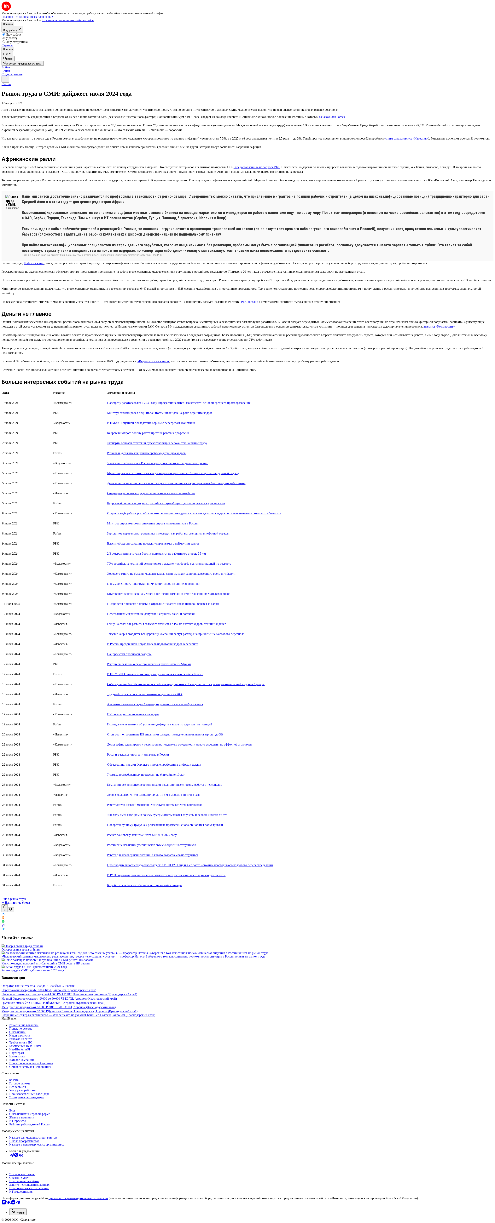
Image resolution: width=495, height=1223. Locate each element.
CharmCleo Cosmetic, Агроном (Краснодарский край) (120, 1015)
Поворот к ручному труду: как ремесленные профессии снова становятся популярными (165, 824)
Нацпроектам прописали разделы (129, 654)
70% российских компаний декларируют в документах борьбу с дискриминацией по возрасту (169, 563)
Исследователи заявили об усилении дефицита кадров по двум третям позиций (159, 724)
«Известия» (420, 138)
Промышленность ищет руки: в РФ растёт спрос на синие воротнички (153, 583)
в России (197, 674)
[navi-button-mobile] (5, 79)
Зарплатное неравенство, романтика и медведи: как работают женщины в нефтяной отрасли (168, 533)
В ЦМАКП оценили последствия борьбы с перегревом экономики (151, 423)
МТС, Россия (65, 985)
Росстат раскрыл (118, 754)
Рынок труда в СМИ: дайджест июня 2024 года (33, 970)
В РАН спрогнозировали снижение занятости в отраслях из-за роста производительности (166, 875)
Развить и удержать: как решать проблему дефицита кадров (146, 453)
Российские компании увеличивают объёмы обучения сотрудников (151, 845)
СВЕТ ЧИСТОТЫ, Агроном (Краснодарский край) (82, 1007)
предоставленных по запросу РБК (257, 167)
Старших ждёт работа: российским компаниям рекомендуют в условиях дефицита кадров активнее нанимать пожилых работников (194, 513)
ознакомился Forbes (331, 116)
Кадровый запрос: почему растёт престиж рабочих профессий (148, 433)
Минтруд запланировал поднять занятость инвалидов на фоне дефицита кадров (160, 412)
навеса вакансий (178, 674)
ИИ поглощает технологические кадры (133, 714)
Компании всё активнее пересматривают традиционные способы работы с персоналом (164, 784)
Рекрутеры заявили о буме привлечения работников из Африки (149, 664)
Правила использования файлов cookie (68, 20)
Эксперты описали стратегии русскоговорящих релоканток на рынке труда (157, 443)
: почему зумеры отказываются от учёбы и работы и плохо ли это (184, 814)
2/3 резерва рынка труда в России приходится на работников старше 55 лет (156, 553)
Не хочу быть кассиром (124, 814)
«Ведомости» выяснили (153, 361)
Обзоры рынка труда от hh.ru (21, 949)
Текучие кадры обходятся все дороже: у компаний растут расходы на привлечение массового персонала (175, 634)
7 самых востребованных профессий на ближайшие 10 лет (145, 774)
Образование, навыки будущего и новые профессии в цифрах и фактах (154, 764)
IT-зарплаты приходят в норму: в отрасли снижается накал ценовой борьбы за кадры (163, 603)
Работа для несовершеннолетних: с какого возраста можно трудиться (152, 855)
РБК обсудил (249, 301)
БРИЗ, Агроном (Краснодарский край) (70, 990)
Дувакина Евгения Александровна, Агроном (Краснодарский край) (92, 1011)
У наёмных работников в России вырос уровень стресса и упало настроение (157, 463)
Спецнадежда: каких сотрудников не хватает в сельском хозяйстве (151, 493)
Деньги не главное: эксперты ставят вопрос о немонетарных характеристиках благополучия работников (176, 483)
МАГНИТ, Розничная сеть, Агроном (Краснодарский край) (98, 994)
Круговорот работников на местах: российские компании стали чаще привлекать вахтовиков (168, 593)
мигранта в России (156, 754)
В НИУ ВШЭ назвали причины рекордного (136, 674)
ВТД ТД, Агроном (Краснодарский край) (89, 998)
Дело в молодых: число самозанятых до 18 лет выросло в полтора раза (153, 794)
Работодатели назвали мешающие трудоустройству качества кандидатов (154, 804)
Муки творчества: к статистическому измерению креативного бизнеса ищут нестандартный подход (173, 473)
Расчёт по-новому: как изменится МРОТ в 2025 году (142, 835)
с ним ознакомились (398, 138)
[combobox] (18, 1212)
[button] (6, 67)
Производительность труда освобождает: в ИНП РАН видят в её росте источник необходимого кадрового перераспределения (190, 865)
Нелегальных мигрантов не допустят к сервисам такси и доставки (151, 613)
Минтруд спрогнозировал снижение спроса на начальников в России (153, 523)
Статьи (6, 84)
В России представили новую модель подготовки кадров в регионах (152, 644)
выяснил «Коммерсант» (439, 326)
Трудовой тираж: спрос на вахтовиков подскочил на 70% (144, 694)
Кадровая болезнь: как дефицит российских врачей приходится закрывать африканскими (166, 503)
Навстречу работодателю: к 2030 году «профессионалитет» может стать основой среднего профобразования (178, 402)
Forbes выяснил (34, 263)
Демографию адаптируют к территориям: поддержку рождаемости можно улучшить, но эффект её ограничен (179, 744)
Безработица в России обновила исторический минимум (144, 885)
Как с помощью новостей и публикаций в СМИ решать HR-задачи (46, 963)
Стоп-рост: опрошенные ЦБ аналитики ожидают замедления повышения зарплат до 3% (165, 734)
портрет (136, 754)
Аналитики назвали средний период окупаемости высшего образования (155, 704)
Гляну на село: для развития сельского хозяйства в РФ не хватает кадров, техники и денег (166, 624)
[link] (8, 58)
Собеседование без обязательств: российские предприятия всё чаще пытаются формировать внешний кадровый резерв (186, 684)
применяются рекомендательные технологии (78, 1198)
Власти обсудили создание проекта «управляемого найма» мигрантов (153, 543)
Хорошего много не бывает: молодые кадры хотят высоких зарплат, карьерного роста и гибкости (171, 573)
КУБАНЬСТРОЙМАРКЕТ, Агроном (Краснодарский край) (65, 1002)
